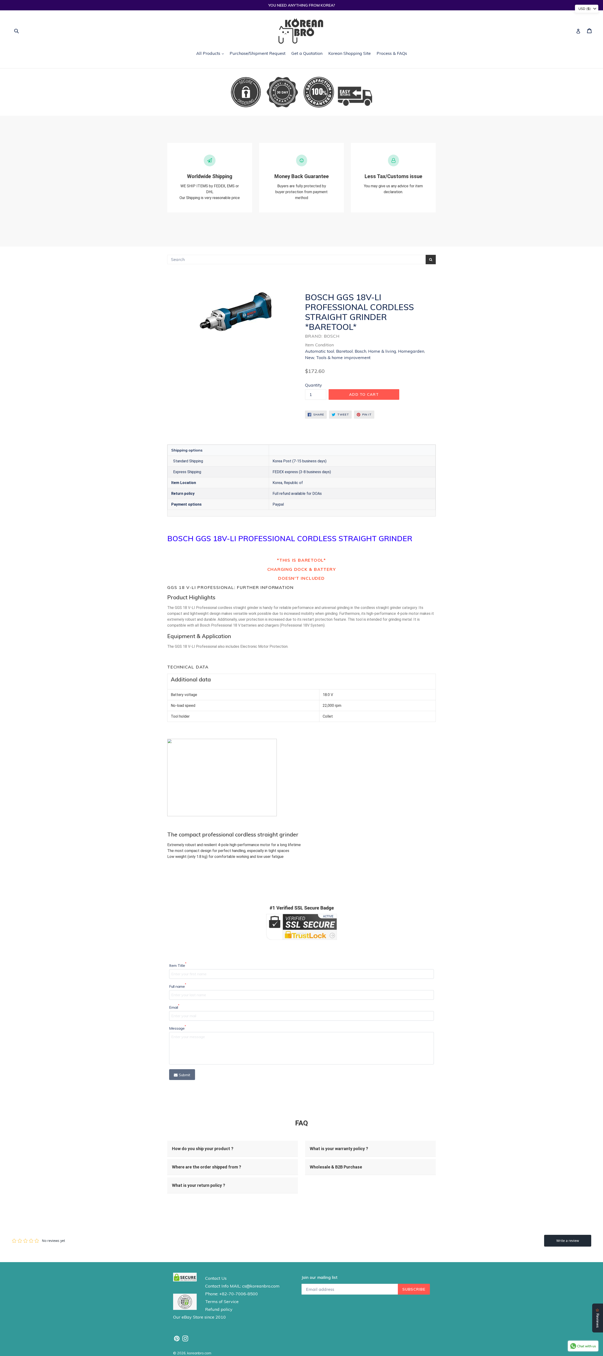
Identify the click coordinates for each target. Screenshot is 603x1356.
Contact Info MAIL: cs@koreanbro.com (242, 1286)
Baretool (344, 351)
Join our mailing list (319, 1277)
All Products (211, 53)
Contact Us (216, 1278)
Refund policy (218, 1309)
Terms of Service (222, 1301)
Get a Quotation (306, 53)
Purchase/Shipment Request (257, 53)
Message (177, 1028)
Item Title (177, 965)
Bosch (360, 351)
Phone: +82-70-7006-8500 (231, 1293)
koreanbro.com (199, 1353)
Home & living (382, 351)
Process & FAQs (392, 53)
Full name (177, 986)
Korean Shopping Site (349, 53)
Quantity (313, 385)
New (309, 357)
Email (174, 1007)
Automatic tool (319, 351)
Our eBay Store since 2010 (199, 1317)
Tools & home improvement (343, 357)
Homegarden (411, 351)
